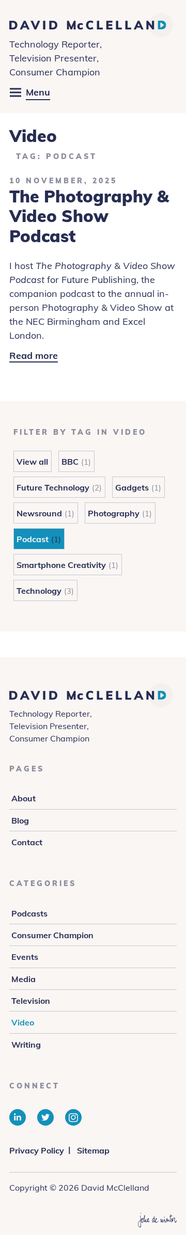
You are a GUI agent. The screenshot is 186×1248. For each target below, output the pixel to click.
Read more (33, 356)
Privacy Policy (36, 1150)
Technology (39, 591)
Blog (20, 820)
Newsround (39, 513)
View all (32, 461)
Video (22, 1022)
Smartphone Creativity (61, 565)
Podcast (33, 539)
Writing (26, 1044)
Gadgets (132, 487)
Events (24, 957)
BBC (70, 461)
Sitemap (93, 1150)
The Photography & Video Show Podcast (89, 216)
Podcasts (29, 913)
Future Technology (53, 487)
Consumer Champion (52, 935)
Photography (114, 513)
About (23, 798)
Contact (26, 842)
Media (23, 979)
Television (30, 1001)
